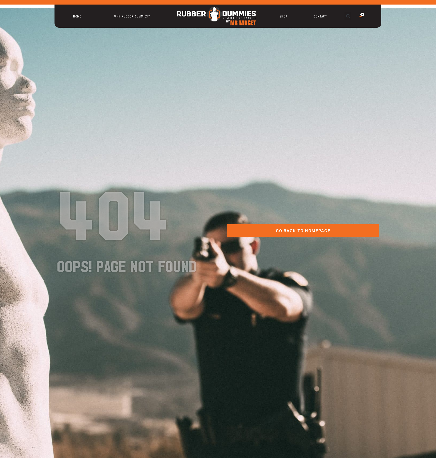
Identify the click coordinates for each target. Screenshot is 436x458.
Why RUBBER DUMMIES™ (132, 16)
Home (77, 16)
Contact (320, 16)
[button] (348, 16)
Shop (283, 16)
